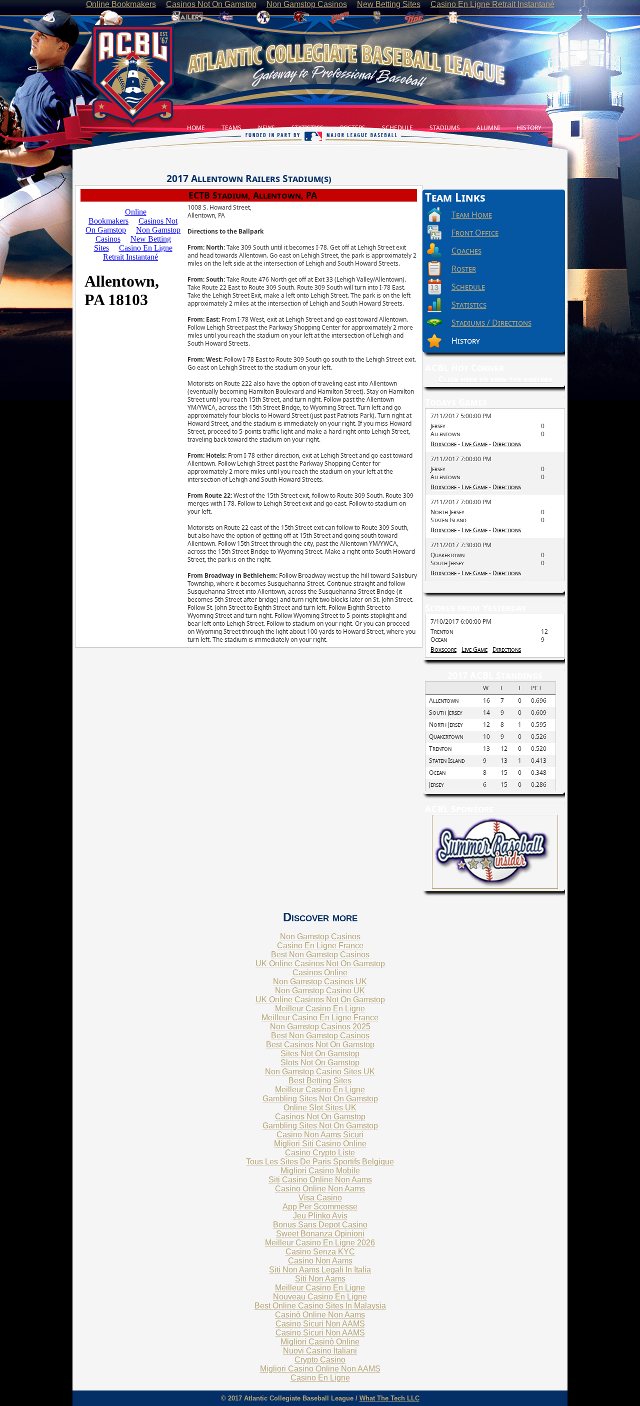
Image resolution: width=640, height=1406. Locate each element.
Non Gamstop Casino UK (320, 990)
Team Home (472, 214)
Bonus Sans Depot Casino (320, 1224)
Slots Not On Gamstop (320, 1062)
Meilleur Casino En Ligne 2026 (320, 1242)
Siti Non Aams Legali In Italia (320, 1269)
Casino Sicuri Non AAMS (320, 1323)
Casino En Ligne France (320, 945)
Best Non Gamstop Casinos (320, 954)
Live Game (475, 444)
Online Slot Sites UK (320, 1107)
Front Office (475, 232)
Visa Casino (320, 1197)
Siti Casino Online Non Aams (320, 1179)
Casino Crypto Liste (320, 1152)
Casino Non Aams (320, 1260)
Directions (506, 444)
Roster (464, 268)
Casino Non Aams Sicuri (320, 1134)
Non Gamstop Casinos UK (320, 981)
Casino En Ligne (320, 1377)
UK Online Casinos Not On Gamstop (320, 963)
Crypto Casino (320, 1359)
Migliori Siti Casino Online (320, 1143)
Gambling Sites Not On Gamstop (320, 1098)
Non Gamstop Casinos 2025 (320, 1026)
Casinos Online (320, 972)
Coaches (467, 250)
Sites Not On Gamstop (320, 1053)
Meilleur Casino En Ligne (320, 1008)
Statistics (469, 304)
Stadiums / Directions (492, 322)
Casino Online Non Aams (320, 1188)
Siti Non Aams (320, 1278)
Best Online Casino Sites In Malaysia (320, 1305)
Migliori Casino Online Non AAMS (320, 1368)
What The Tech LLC (390, 1398)
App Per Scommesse (320, 1206)
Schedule (468, 286)
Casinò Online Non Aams (320, 1314)
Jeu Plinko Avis (320, 1215)
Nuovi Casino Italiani (320, 1350)
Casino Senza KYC (320, 1251)
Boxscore (443, 444)
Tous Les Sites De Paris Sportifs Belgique (320, 1161)
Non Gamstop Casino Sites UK (320, 1071)
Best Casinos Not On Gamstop (320, 1044)
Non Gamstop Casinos (320, 936)
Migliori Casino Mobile (320, 1170)
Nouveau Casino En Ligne (320, 1296)
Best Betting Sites (320, 1080)
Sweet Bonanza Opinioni (320, 1233)
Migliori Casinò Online (320, 1341)
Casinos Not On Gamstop (320, 1116)
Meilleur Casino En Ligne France (320, 1017)
